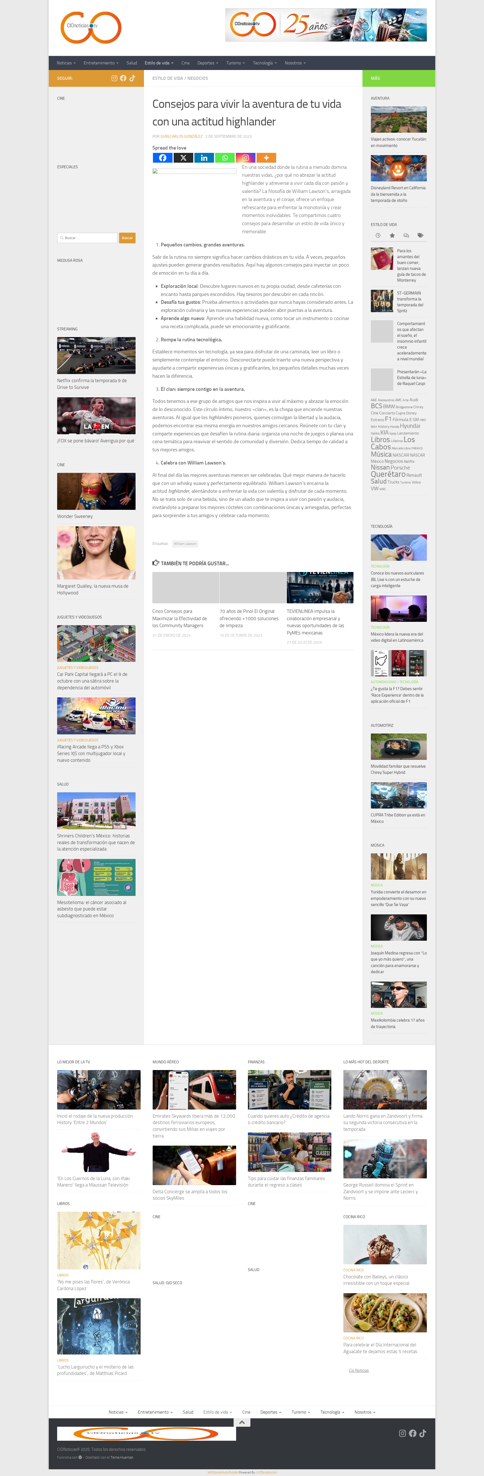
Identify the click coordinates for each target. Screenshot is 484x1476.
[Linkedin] (204, 158)
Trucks (393, 482)
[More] (266, 158)
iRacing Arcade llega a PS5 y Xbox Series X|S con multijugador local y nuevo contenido (91, 753)
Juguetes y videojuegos (77, 667)
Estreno (377, 419)
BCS (376, 406)
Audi (413, 399)
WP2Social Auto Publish (223, 1472)
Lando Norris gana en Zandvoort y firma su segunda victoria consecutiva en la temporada (382, 1122)
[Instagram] (245, 158)
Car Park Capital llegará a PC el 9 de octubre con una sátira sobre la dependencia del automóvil (92, 680)
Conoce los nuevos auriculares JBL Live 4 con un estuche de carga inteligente (397, 579)
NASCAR (401, 455)
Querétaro (388, 474)
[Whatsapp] (225, 158)
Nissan (380, 467)
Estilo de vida (157, 63)
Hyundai (410, 425)
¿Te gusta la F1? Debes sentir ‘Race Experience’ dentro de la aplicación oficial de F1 (397, 695)
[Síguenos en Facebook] (123, 78)
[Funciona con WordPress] (80, 1457)
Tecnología (263, 63)
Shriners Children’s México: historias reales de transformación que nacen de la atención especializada (96, 842)
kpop (393, 433)
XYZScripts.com (267, 1472)
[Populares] (392, 236)
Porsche (400, 467)
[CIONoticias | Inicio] (90, 28)
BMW (389, 406)
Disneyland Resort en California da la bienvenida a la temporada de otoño (398, 194)
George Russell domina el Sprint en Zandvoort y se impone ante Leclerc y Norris (380, 1191)
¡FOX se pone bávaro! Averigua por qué (95, 440)
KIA (384, 432)
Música (381, 454)
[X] (183, 158)
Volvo (416, 482)
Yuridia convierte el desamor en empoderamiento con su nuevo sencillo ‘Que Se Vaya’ (398, 898)
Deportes (205, 63)
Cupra (400, 413)
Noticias (64, 63)
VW (375, 488)
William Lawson (185, 544)
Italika (375, 433)
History (383, 426)
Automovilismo (383, 682)
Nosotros (293, 63)
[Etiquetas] (420, 236)
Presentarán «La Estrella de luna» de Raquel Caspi (412, 377)
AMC (398, 400)
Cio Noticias (359, 1370)
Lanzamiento (408, 433)
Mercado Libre (401, 448)
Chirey (418, 407)
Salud (132, 63)
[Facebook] (163, 158)
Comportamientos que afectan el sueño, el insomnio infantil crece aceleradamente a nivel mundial (412, 341)
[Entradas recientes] (378, 236)
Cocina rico (353, 1270)
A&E (374, 400)
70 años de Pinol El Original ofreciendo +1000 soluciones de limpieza (249, 618)
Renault (414, 475)
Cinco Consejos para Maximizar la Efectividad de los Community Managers (179, 618)
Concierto (387, 413)
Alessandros (386, 400)
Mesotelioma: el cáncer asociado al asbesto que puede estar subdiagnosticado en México (91, 909)
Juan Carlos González (181, 136)
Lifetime (397, 441)
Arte (406, 400)
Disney (411, 413)
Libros (380, 439)
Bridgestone (404, 407)
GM (416, 419)
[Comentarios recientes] (406, 236)
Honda (394, 427)
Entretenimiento (99, 63)
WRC (383, 489)
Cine (186, 63)
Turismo (233, 63)
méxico (417, 448)
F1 (388, 419)
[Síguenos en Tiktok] (132, 78)
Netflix (409, 461)
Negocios (197, 78)
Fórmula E (402, 419)
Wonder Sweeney (75, 516)
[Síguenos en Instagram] (114, 78)
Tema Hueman (122, 1457)
